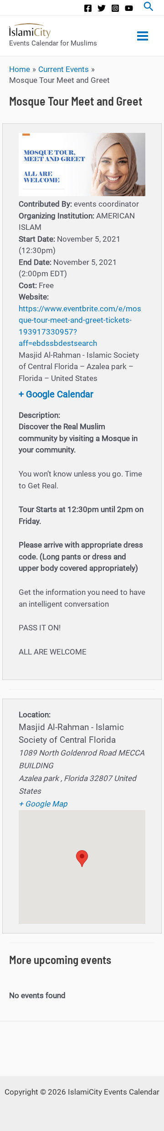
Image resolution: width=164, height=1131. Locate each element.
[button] (82, 859)
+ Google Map (43, 803)
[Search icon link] (148, 7)
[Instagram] (115, 8)
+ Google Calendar (56, 394)
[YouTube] (129, 8)
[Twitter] (101, 8)
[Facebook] (88, 8)
